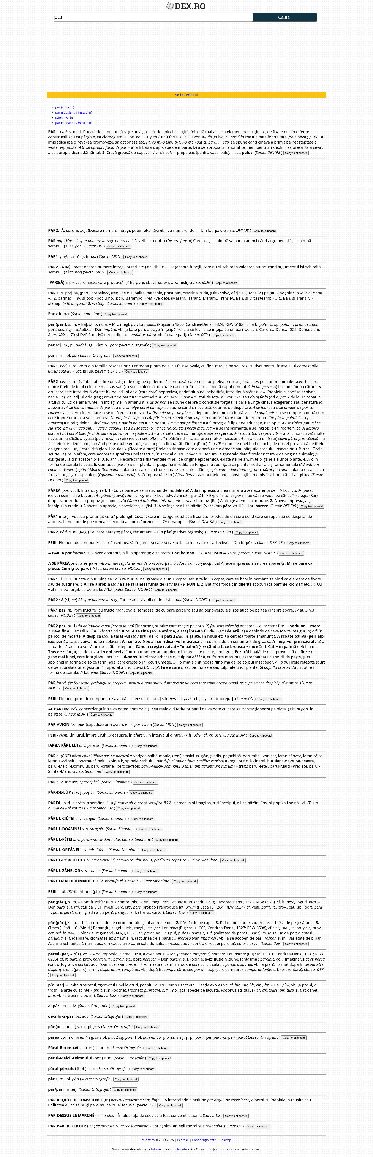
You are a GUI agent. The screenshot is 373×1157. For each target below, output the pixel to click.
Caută (284, 17)
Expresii (183, 1140)
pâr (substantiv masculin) (73, 123)
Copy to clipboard (296, 153)
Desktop (225, 1140)
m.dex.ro (148, 1140)
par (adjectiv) (64, 107)
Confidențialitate (204, 1140)
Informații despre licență (169, 1149)
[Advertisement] (186, 57)
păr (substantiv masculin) (73, 112)
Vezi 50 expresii (186, 95)
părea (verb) (64, 117)
